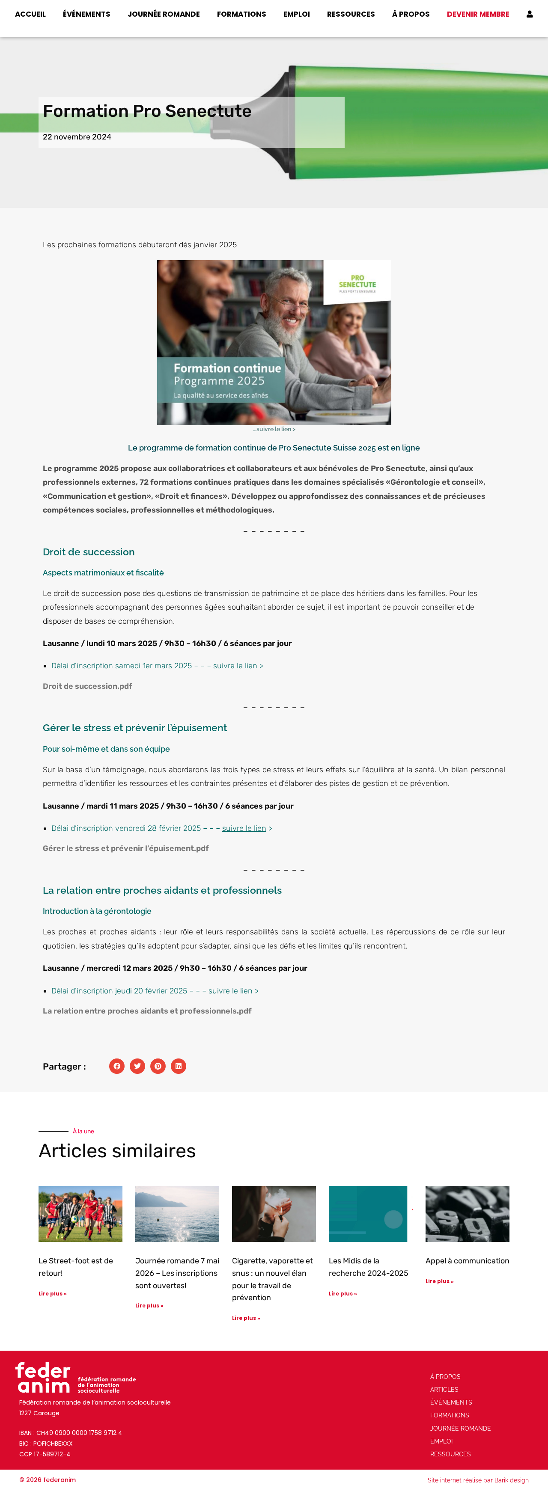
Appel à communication (467, 1261)
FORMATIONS (241, 14)
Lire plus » (53, 1293)
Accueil (30, 14)
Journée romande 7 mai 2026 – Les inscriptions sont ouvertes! (177, 1273)
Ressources (351, 14)
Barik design (511, 1480)
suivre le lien (235, 665)
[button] (117, 1066)
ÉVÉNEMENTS (86, 14)
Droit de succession (80, 686)
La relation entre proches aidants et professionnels (140, 1011)
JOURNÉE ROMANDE (164, 14)
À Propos (411, 14)
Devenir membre (478, 14)
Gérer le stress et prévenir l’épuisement (118, 848)
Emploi (296, 14)
